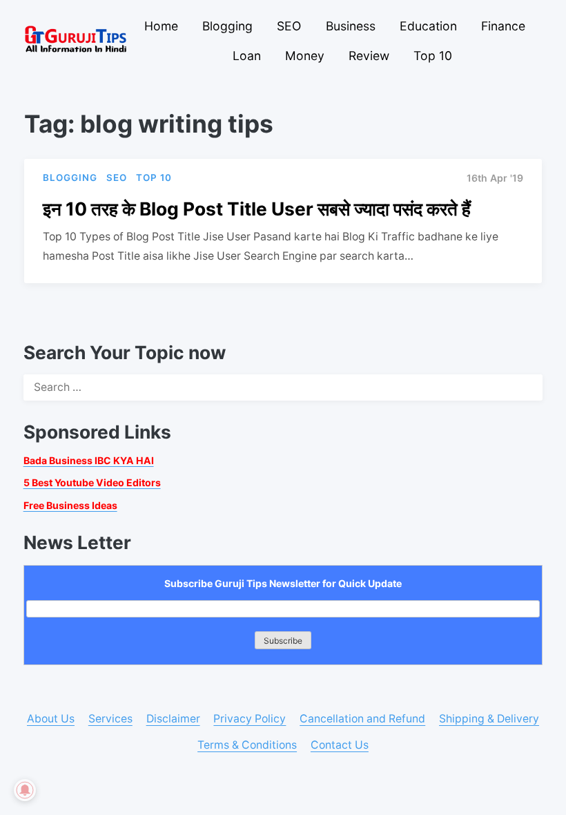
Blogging (227, 26)
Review (369, 55)
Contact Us (340, 744)
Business (350, 26)
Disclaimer (173, 718)
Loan (247, 55)
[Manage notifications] (25, 790)
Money (304, 55)
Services (110, 718)
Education (428, 26)
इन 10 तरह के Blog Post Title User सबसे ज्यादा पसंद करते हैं (257, 209)
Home (161, 26)
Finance (503, 26)
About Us (51, 718)
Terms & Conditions (247, 744)
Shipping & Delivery (489, 718)
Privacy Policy (249, 718)
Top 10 (432, 55)
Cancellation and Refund (362, 718)
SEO (289, 26)
